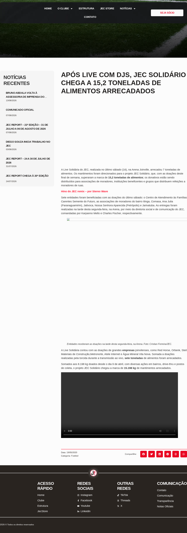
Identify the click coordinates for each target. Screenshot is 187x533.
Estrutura (86, 8)
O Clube (63, 8)
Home (48, 8)
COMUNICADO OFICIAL (20, 109)
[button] (143, 454)
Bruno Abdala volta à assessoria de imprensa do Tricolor (25, 96)
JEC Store (107, 8)
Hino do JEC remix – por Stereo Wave (84, 191)
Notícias (126, 8)
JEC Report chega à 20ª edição (27, 175)
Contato (90, 16)
